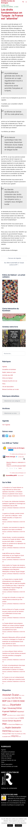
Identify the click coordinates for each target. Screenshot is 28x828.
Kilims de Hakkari (7, 378)
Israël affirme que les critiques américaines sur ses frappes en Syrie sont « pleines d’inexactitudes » (13, 555)
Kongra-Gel (16, 718)
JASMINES (18, 715)
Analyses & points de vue (9, 381)
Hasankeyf (20, 711)
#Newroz (14, 462)
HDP (4, 715)
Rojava (17, 724)
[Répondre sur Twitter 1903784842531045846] (7, 468)
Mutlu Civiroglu (10, 456)
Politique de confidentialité (9, 788)
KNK (9, 718)
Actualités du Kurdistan (9, 369)
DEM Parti (8, 705)
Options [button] (10, 825)
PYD (8, 724)
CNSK (22, 701)
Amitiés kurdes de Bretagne (8, 2)
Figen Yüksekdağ (9, 708)
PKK (4, 724)
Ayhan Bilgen (7, 698)
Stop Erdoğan (15, 731)
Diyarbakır (15, 704)
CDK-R (16, 701)
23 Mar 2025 (21, 456)
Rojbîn (8, 727)
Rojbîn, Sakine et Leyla (9, 372)
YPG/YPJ (15, 736)
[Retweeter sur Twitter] (10, 454)
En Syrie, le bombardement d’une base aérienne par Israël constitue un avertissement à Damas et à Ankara (13, 667)
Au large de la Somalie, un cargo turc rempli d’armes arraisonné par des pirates (13, 599)
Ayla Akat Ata (16, 698)
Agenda (4, 366)
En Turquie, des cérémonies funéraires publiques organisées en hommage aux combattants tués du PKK (13, 503)
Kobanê (12, 718)
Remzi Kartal (12, 724)
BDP (4, 701)
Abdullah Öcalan (10, 695)
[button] (23, 1)
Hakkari (13, 711)
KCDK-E (22, 715)
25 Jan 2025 (20, 475)
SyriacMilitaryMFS (11, 475)
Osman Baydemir (14, 721)
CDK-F (9, 701)
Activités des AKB (7, 375)
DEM (3, 705)
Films (3, 383)
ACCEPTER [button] (18, 825)
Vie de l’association (8, 386)
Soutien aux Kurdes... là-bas (9, 6)
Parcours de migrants (14, 258)
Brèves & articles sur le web (10, 389)
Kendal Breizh (5, 718)
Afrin (20, 695)
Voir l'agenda (6, 424)
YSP (20, 736)
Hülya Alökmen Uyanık (11, 715)
